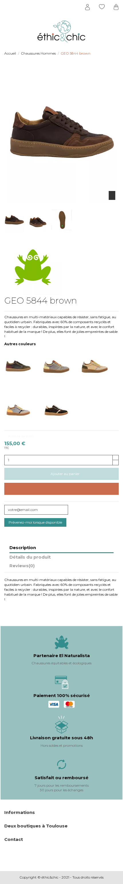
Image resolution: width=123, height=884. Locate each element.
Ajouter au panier (65, 474)
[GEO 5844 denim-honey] (23, 405)
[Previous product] (112, 53)
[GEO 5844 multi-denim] (61, 366)
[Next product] (117, 53)
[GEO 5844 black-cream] (61, 405)
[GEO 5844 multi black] (23, 366)
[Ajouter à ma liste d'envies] (61, 489)
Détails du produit (30, 557)
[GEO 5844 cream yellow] (100, 366)
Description (22, 547)
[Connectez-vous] (87, 7)
